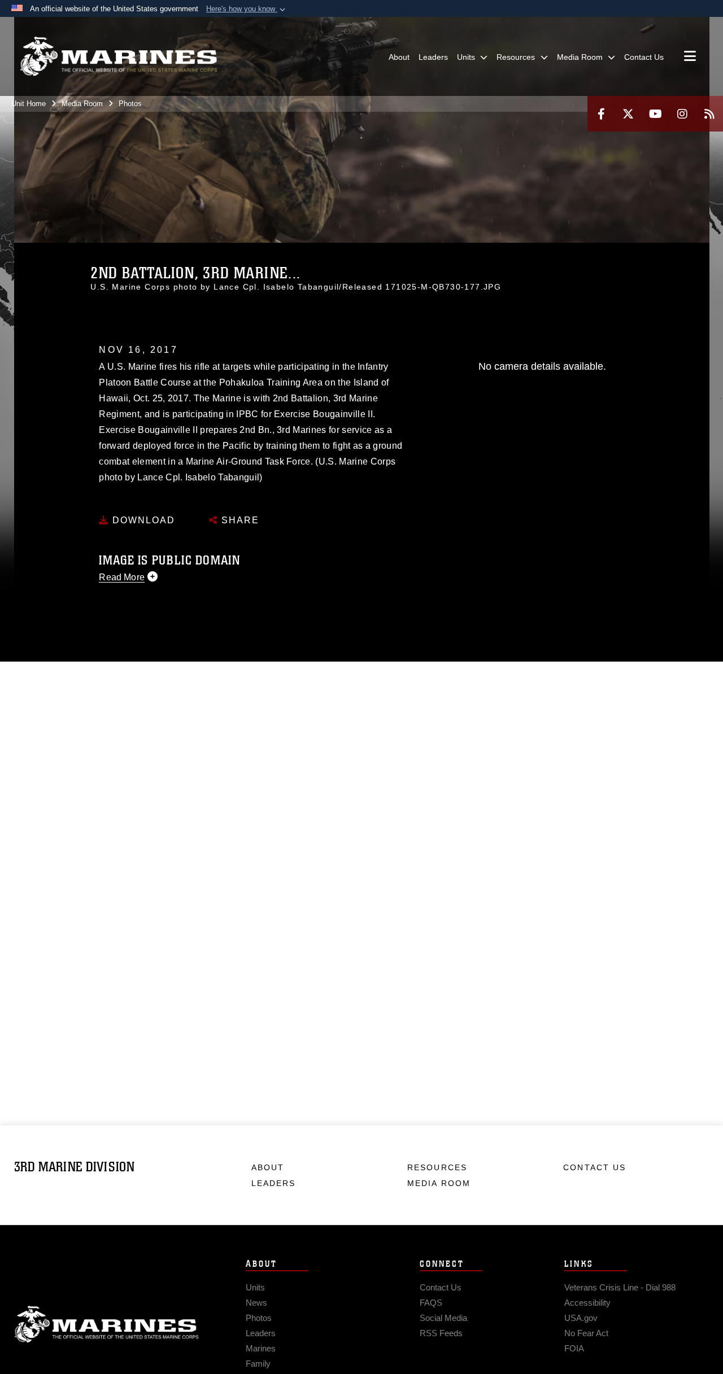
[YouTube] (655, 114)
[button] (247, 9)
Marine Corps (106, 1324)
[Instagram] (682, 114)
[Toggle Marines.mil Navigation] (690, 57)
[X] (628, 114)
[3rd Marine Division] (118, 56)
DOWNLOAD (142, 520)
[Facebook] (601, 114)
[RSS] (709, 114)
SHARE (238, 520)
